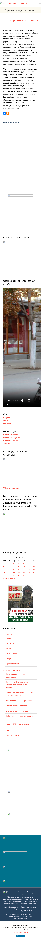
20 (4, 572)
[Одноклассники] (7, 113)
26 (34, 572)
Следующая (30, 20)
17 (24, 569)
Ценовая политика (11, 440)
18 (29, 569)
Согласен (20, 936)
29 (14, 576)
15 (14, 569)
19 (34, 569)
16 (19, 569)
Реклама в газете (10, 435)
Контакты (7, 423)
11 (28, 566)
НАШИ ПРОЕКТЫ (12, 670)
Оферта (6, 488)
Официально (11, 654)
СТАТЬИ (8, 730)
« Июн (6, 578)
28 (9, 576)
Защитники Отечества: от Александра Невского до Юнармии (17, 685)
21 (9, 572)
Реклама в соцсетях (11, 438)
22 (14, 572)
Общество (10, 643)
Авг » (12, 578)
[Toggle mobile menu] (40, 3)
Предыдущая (17, 20)
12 (34, 566)
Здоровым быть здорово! (16, 706)
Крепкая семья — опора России (19, 701)
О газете (6, 420)
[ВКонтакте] (4, 113)
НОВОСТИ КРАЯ (12, 735)
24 (24, 572)
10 (24, 566)
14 (9, 569)
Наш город (10, 638)
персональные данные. (20, 932)
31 (24, 576)
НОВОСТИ (9, 634)
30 (19, 576)
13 (4, 569)
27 (4, 576)
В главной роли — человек (17, 711)
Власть (9, 649)
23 (19, 572)
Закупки (6, 443)
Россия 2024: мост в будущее (18, 724)
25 (29, 572)
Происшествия (12, 664)
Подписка (7, 418)
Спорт (8, 659)
